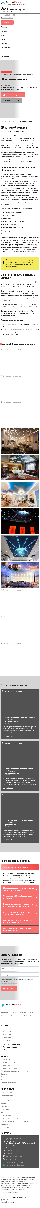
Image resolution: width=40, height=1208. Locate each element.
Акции (3, 1103)
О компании (6, 47)
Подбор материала (9, 1068)
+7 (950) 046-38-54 (8, 15)
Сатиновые (7, 1037)
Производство (7, 1095)
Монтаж (4, 1079)
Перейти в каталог (11, 100)
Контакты (5, 56)
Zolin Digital (19, 1197)
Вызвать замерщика (13, 95)
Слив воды (5, 1059)
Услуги (4, 35)
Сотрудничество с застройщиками (16, 1121)
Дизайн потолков (8, 1082)
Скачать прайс (12, 1153)
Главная (4, 27)
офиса (29, 306)
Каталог (4, 31)
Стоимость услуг (10, 324)
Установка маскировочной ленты (15, 1071)
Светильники (6, 1092)
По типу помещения (11, 1044)
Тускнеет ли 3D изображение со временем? (17, 897)
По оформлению (10, 1047)
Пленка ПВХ (6, 1100)
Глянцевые (7, 1040)
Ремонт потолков (8, 1062)
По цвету (6, 1049)
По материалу (9, 1029)
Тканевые (7, 1031)
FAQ (2, 51)
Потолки (12, 121)
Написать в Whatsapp (15, 1165)
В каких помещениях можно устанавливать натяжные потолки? (18, 905)
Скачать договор (13, 1150)
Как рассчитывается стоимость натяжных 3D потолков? (18, 889)
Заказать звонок (7, 17)
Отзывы (4, 43)
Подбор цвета (7, 1065)
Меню (6, 22)
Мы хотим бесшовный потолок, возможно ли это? (17, 929)
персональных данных (9, 983)
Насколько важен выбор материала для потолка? (18, 921)
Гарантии (5, 1109)
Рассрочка (5, 1077)
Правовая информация (9, 1192)
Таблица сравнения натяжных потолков (20, 329)
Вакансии (5, 1124)
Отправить (9, 988)
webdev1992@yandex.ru (15, 1156)
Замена (4, 1074)
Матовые (7, 1034)
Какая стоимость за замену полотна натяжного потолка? (16, 913)
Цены (3, 39)
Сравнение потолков (10, 1118)
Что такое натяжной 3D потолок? (18, 867)
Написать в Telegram (14, 1162)
